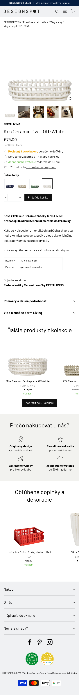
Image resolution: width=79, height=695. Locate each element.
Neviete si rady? (16, 628)
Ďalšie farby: (12, 175)
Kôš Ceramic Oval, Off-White (47, 184)
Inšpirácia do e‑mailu (19, 615)
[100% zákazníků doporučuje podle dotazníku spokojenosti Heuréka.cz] (47, 664)
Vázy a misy (56, 22)
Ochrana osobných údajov (65, 673)
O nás (8, 602)
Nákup (8, 589)
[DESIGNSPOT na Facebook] (29, 642)
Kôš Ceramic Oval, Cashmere (22, 184)
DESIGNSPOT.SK (12, 22)
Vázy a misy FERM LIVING (17, 26)
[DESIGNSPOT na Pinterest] (39, 642)
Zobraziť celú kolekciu (40, 402)
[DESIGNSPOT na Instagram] (50, 642)
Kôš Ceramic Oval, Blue (10, 184)
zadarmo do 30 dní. (34, 162)
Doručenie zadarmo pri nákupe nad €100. (34, 156)
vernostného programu (41, 167)
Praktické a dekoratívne (35, 22)
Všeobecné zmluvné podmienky (37, 673)
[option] (39, 68)
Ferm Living (12, 124)
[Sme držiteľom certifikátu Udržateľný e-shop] (32, 664)
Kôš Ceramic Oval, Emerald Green (35, 184)
